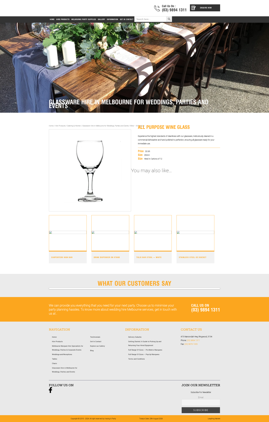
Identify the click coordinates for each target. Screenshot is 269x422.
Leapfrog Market (214, 418)
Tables (54, 359)
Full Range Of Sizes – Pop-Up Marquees (143, 354)
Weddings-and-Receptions (62, 354)
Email (200, 397)
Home (51, 126)
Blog (92, 350)
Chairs (54, 363)
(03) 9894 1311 (174, 10)
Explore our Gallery (97, 346)
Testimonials (95, 337)
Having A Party (82, 9)
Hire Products (60, 126)
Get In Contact (95, 341)
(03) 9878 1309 (191, 344)
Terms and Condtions (136, 359)
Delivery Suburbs (135, 337)
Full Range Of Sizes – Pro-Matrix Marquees (145, 350)
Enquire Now (206, 8)
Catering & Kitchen (74, 126)
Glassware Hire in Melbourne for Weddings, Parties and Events (105, 126)
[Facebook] (50, 392)
